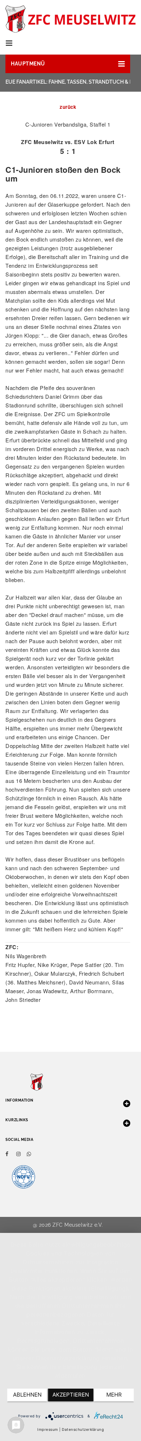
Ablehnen (27, 1394)
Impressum (47, 1429)
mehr (114, 1394)
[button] (68, 64)
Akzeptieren (70, 1394)
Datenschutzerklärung (83, 1429)
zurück (68, 106)
